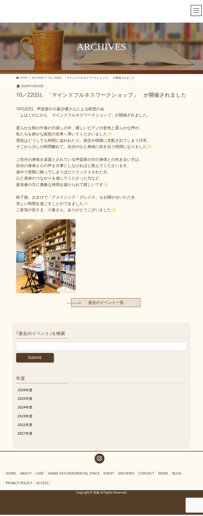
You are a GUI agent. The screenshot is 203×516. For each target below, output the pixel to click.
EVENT (108, 473)
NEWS (163, 473)
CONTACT (146, 473)
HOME (11, 473)
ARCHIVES (126, 473)
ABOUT (26, 473)
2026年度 (25, 389)
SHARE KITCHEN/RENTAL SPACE (74, 473)
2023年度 (25, 416)
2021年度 (25, 433)
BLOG (176, 473)
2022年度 (25, 424)
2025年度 (25, 398)
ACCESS (42, 482)
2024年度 (25, 407)
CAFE (40, 473)
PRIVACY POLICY (19, 482)
